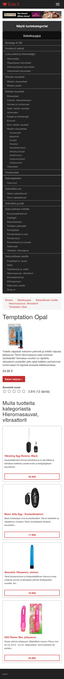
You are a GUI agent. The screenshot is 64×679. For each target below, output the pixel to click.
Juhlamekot (12, 112)
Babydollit (14, 136)
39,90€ (32, 476)
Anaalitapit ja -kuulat (17, 261)
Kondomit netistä (14, 48)
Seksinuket (12, 246)
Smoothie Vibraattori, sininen (21, 572)
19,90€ (32, 593)
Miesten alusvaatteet (17, 81)
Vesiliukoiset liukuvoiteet (19, 70)
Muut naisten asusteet (18, 124)
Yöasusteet (12, 166)
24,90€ (32, 658)
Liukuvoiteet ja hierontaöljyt (20, 54)
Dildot (10, 265)
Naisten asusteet (14, 91)
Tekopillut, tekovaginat (18, 250)
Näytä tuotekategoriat (32, 26)
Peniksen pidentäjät (16, 225)
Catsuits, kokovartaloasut (19, 100)
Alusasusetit (15, 132)
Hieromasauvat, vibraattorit (20, 273)
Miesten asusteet (14, 76)
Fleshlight (11, 217)
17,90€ (32, 534)
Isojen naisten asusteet (18, 108)
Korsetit (13, 140)
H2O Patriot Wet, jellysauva (20, 637)
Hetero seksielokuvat (17, 193)
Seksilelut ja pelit (14, 203)
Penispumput (13, 238)
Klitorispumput (14, 281)
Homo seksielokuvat (16, 197)
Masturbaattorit (14, 221)
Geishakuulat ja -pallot (18, 269)
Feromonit (12, 182)
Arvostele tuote (11, 387)
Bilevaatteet (13, 96)
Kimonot (11, 120)
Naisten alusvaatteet (17, 128)
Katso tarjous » (14, 379)
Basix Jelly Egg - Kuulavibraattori (23, 514)
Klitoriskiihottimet (15, 277)
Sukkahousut (16, 155)
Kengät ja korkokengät (18, 116)
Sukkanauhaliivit (17, 158)
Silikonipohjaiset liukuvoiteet (20, 66)
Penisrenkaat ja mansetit (19, 242)
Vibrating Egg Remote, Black (21, 455)
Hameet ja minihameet (18, 104)
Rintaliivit (14, 143)
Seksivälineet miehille (17, 209)
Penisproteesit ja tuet (17, 234)
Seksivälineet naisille (16, 256)
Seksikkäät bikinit (18, 147)
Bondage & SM (13, 42)
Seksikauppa (32, 35)
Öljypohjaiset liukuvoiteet (19, 62)
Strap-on (11, 289)
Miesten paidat (14, 85)
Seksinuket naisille (16, 285)
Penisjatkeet (13, 230)
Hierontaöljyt (13, 58)
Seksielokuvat (13, 188)
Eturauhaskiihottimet (17, 213)
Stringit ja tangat (17, 151)
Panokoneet (12, 172)
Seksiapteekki (13, 178)
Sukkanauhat (16, 162)
